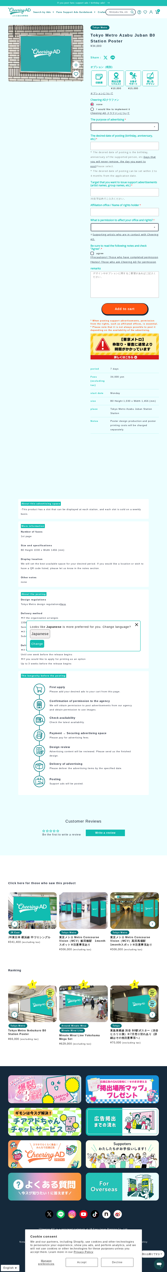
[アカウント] (151, 12)
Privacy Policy (83, 1252)
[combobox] (121, 12)
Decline (117, 1262)
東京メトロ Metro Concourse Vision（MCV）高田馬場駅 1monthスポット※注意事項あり (131, 941)
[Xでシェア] (106, 58)
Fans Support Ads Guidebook (74, 12)
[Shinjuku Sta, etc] (132, 12)
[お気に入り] (145, 12)
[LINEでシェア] (112, 57)
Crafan (102, 12)
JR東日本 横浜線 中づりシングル (29, 937)
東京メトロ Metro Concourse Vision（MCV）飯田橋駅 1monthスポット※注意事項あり (82, 941)
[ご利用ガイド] (139, 12)
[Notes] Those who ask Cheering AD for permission (123, 261)
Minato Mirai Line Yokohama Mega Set (79, 1037)
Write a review (105, 832)
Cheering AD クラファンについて (110, 113)
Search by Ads (42, 12)
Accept (81, 1262)
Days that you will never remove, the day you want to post (123, 161)
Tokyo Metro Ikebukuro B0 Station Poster (27, 1032)
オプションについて (102, 93)
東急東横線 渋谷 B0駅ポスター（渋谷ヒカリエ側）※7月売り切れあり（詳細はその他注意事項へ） (134, 1034)
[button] (76, 74)
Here (63, 604)
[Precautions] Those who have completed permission (124, 257)
